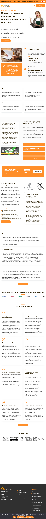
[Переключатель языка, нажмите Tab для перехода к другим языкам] (43, 1)
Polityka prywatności (29, 517)
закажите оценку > (10, 73)
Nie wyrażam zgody (20, 517)
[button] (34, 6)
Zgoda (14, 517)
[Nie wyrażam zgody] (43, 516)
